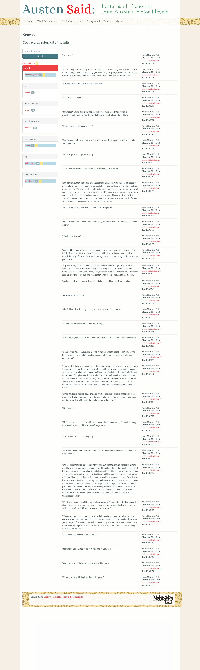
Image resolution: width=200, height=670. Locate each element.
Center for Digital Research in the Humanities (63, 596)
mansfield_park (31, 74)
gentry (27, 145)
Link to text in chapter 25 (151, 582)
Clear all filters (29, 63)
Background (93, 21)
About (118, 21)
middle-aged (30, 163)
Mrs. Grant (29, 180)
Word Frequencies (47, 21)
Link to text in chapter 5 (151, 131)
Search (107, 21)
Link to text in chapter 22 (151, 441)
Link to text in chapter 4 (151, 60)
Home (30, 21)
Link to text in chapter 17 (151, 329)
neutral (27, 109)
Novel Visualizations (72, 21)
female (27, 92)
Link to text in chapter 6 (151, 213)
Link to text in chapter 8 (151, 286)
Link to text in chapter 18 (151, 413)
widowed (29, 127)
